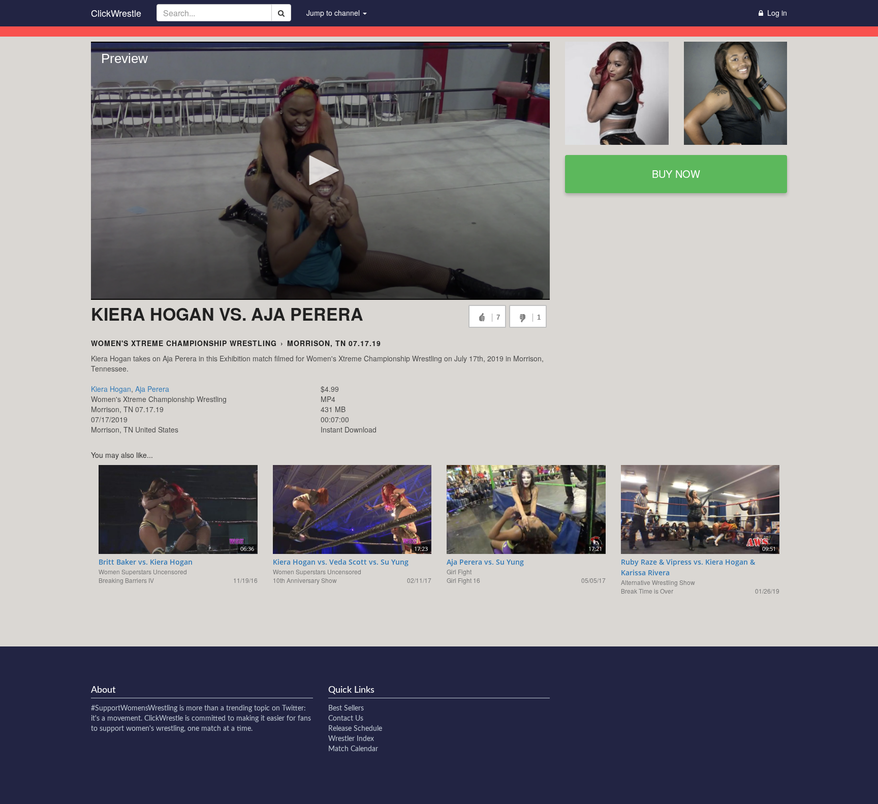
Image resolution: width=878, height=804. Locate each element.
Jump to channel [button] (334, 13)
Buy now (676, 173)
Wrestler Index (351, 739)
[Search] (281, 12)
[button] (320, 170)
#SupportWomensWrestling (134, 708)
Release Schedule (355, 728)
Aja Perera (152, 389)
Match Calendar (353, 749)
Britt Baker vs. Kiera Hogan (146, 562)
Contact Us (345, 718)
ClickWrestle (116, 12)
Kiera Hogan (111, 389)
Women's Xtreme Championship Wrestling (184, 343)
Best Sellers (346, 708)
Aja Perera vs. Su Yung (485, 562)
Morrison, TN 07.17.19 (334, 343)
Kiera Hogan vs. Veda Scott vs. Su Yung (341, 562)
